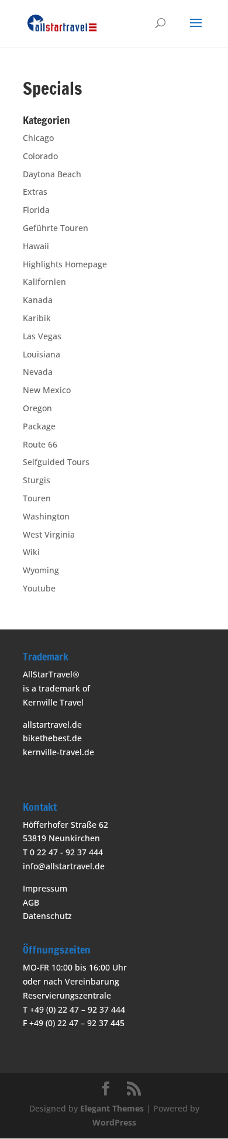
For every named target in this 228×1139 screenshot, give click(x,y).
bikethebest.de (52, 738)
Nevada (38, 371)
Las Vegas (42, 336)
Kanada (38, 299)
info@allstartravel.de (64, 866)
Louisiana (41, 354)
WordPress (114, 1122)
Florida (36, 209)
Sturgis (36, 480)
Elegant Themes (112, 1108)
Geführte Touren (55, 227)
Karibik (37, 318)
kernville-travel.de (58, 752)
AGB (31, 902)
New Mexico (47, 389)
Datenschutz (47, 915)
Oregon (37, 408)
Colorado (40, 155)
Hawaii (36, 246)
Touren (37, 498)
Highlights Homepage (65, 264)
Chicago (38, 137)
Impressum (45, 888)
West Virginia (49, 534)
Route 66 (40, 444)
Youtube (39, 588)
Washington (46, 516)
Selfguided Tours (56, 461)
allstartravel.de (52, 724)
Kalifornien (44, 281)
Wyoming (41, 570)
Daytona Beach (52, 174)
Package (39, 426)
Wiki (31, 552)
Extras (35, 191)
